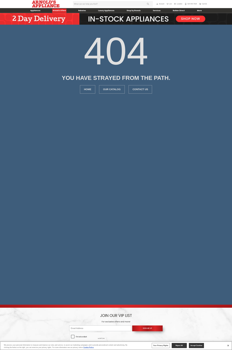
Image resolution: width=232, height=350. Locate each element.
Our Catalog (112, 89)
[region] (116, 345)
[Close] (228, 345)
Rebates (82, 10)
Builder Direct (179, 10)
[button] (157, 4)
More (199, 10)
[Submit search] (148, 4)
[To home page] (45, 4)
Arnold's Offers (59, 10)
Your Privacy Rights (160, 345)
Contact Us (140, 89)
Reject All (179, 345)
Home (87, 89)
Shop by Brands (134, 10)
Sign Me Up (147, 328)
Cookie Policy (88, 347)
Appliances (35, 10)
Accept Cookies (196, 345)
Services (156, 10)
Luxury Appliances (106, 10)
